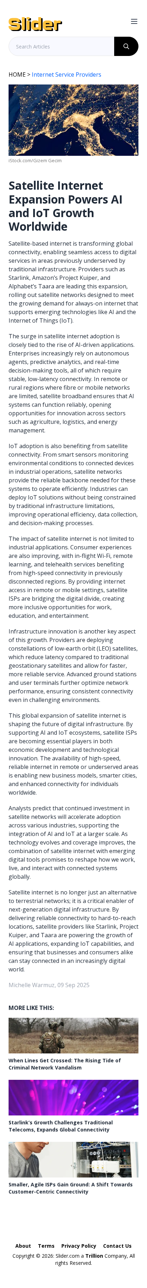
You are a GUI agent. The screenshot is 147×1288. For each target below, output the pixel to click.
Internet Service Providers (66, 74)
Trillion (94, 1255)
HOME (17, 74)
